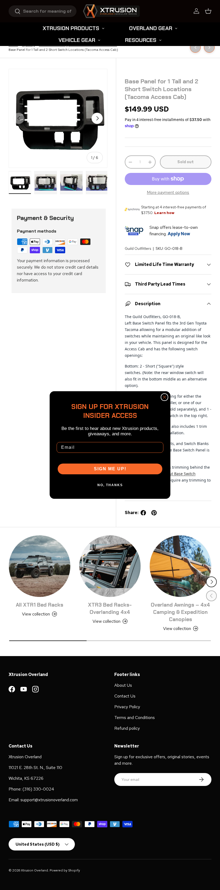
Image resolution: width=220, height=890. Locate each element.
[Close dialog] (164, 397)
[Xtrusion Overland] (111, 11)
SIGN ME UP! (110, 469)
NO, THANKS (110, 485)
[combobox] (42, 11)
